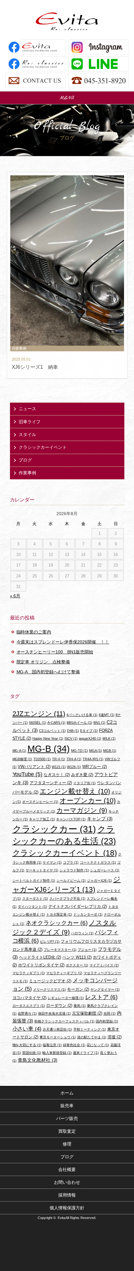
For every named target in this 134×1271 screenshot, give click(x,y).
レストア (101, 997)
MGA (95, 750)
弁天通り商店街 (57, 1029)
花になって (98, 1045)
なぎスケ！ (57, 774)
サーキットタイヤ (42, 870)
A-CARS (56, 722)
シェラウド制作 (74, 870)
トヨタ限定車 (59, 914)
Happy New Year (47, 738)
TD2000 (42, 759)
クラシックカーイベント (43, 447)
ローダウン (59, 1005)
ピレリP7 (50, 941)
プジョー (87, 949)
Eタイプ (89, 731)
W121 (59, 767)
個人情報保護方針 (67, 1207)
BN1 (99, 722)
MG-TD (79, 750)
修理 (67, 1143)
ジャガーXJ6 (99, 880)
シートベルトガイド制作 (33, 880)
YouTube (27, 774)
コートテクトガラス (98, 862)
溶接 (115, 1037)
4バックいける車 (82, 715)
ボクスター (77, 965)
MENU (67, 98)
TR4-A (73, 759)
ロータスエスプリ (28, 1006)
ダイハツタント (32, 906)
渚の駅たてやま (91, 1037)
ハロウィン (82, 933)
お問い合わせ (67, 1182)
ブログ (25, 460)
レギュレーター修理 (66, 998)
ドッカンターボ (88, 914)
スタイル (27, 434)
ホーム (67, 1092)
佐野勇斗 (27, 1013)
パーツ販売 (67, 1118)
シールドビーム (71, 880)
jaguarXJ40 (90, 738)
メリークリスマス (49, 989)
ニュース (27, 408)
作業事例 (27, 472)
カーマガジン (81, 810)
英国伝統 (31, 1053)
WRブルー (94, 766)
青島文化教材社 (37, 1060)
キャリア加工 (42, 819)
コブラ (71, 862)
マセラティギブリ (28, 973)
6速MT (106, 715)
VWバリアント (34, 766)
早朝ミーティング (89, 1029)
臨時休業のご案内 (34, 631)
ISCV (71, 738)
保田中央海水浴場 (54, 1013)
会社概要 (67, 1169)
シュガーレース (104, 870)
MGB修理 (22, 759)
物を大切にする (27, 1045)
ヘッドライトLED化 (40, 957)
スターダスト (35, 898)
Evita (67, 21)
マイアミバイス (104, 965)
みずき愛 (82, 774)
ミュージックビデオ (50, 981)
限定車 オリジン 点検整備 (43, 661)
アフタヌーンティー (51, 782)
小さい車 (27, 1029)
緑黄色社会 (74, 1045)
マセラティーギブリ (64, 973)
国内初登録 (107, 1021)
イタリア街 (84, 783)
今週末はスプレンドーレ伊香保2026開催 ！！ (63, 641)
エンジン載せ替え (75, 791)
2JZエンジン (38, 714)
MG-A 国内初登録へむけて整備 (48, 671)
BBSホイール (79, 722)
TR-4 (58, 759)
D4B (73, 731)
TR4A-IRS (93, 759)
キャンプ (99, 818)
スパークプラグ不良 (67, 898)
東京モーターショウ (58, 1037)
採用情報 (67, 1195)
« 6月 (15, 595)
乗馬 (80, 1006)
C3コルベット (52, 731)
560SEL (37, 722)
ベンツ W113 (77, 957)
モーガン (78, 989)
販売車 (67, 1105)
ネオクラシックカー (57, 923)
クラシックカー (54, 829)
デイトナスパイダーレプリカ (77, 906)
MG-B (48, 748)
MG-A (19, 750)
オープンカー (88, 800)
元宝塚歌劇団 (87, 1013)
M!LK (109, 738)
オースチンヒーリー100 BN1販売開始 (55, 651)
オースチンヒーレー (40, 802)
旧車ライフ (30, 421)
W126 (74, 767)
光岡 (109, 1013)
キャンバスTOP (71, 819)
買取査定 (67, 1131)
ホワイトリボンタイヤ (41, 965)
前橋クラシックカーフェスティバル (64, 1021)
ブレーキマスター (60, 949)
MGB (109, 750)
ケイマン (52, 862)
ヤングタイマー (105, 989)
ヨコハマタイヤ (29, 997)
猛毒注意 (52, 1045)
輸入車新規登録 (57, 1053)
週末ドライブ (86, 1053)
